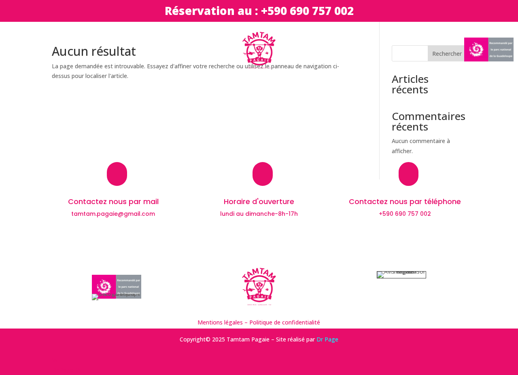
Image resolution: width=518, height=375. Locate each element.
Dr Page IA (66, 370)
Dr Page (327, 339)
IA (54, 360)
